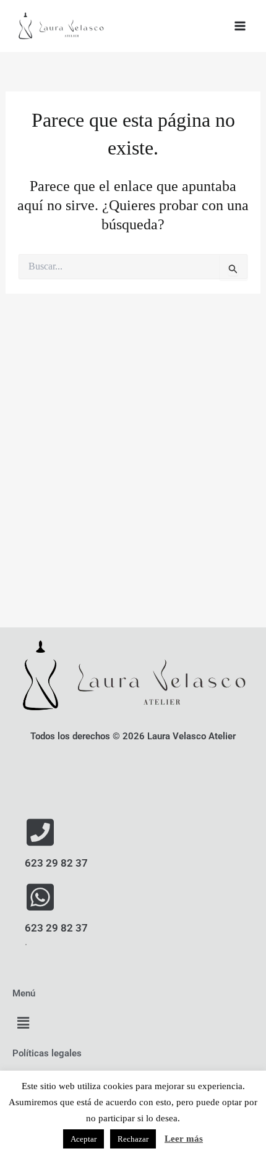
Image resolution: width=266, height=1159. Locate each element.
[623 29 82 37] (40, 832)
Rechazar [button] (133, 1139)
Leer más (184, 1139)
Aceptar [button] (84, 1139)
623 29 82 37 (56, 863)
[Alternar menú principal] (240, 26)
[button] (22, 1023)
